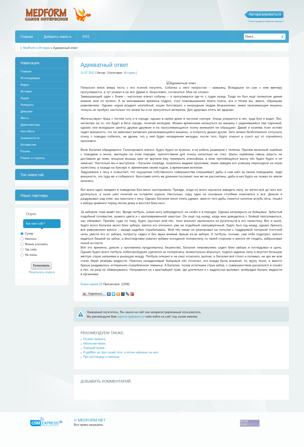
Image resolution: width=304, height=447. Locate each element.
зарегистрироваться (131, 316)
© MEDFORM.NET (89, 420)
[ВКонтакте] (109, 294)
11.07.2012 (88, 72)
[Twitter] (113, 294)
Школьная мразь (94, 343)
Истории (44, 48)
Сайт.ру (46, 421)
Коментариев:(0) (91, 284)
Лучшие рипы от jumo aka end (56, 14)
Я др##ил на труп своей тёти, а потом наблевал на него (121, 352)
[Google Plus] (132, 294)
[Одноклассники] (118, 294)
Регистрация (256, 21)
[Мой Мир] (123, 294)
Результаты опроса (42, 272)
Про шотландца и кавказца (101, 356)
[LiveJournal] (127, 294)
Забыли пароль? (274, 21)
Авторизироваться (265, 14)
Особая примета (94, 339)
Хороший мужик (94, 348)
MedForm (29, 48)
